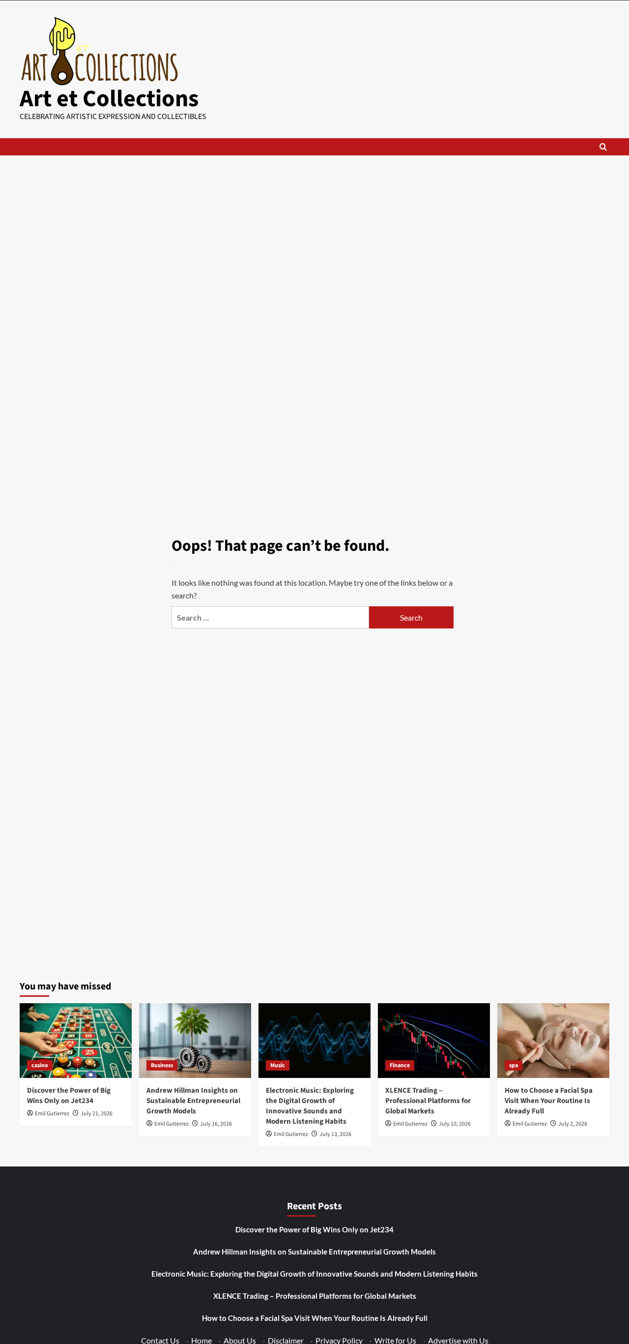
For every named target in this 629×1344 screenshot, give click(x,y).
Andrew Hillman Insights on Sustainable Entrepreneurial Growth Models (193, 1100)
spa (513, 1065)
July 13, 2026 (335, 1134)
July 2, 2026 (572, 1124)
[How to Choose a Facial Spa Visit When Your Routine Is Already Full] (553, 1040)
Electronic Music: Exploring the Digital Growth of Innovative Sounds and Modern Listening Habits (310, 1106)
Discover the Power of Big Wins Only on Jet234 (69, 1095)
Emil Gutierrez (52, 1113)
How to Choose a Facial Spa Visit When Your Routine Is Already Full (549, 1100)
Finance (400, 1065)
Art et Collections (109, 99)
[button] (603, 146)
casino (39, 1065)
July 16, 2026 (216, 1124)
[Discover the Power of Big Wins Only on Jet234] (76, 1040)
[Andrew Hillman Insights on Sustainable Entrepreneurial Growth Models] (195, 1040)
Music (277, 1065)
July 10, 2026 (455, 1124)
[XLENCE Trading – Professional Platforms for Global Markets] (434, 1040)
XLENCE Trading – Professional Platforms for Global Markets (428, 1100)
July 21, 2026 (97, 1113)
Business (162, 1065)
